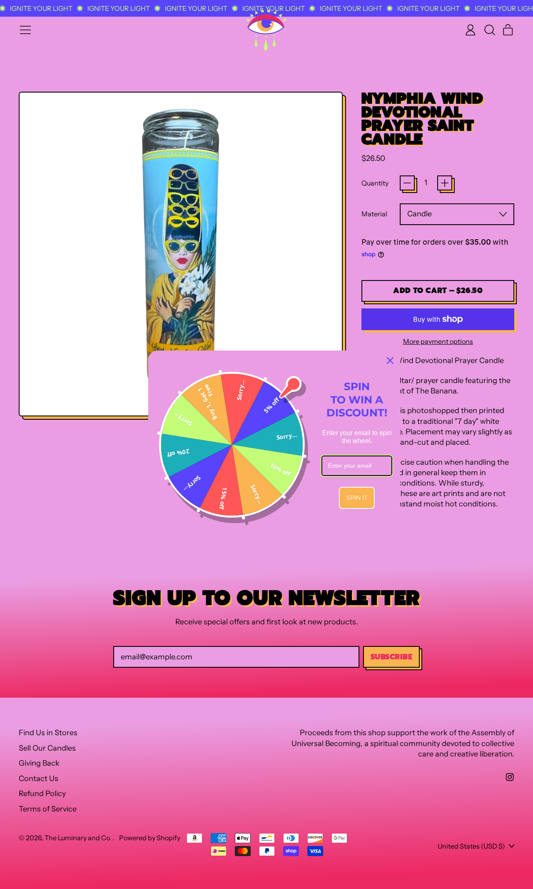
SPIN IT (349, 497)
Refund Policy (42, 793)
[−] (407, 182)
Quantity (375, 183)
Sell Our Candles (47, 748)
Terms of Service (48, 809)
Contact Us (38, 778)
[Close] (383, 361)
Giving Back (39, 763)
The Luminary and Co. (78, 838)
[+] (444, 182)
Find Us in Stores (48, 732)
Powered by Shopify (149, 838)
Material (374, 214)
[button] (489, 30)
